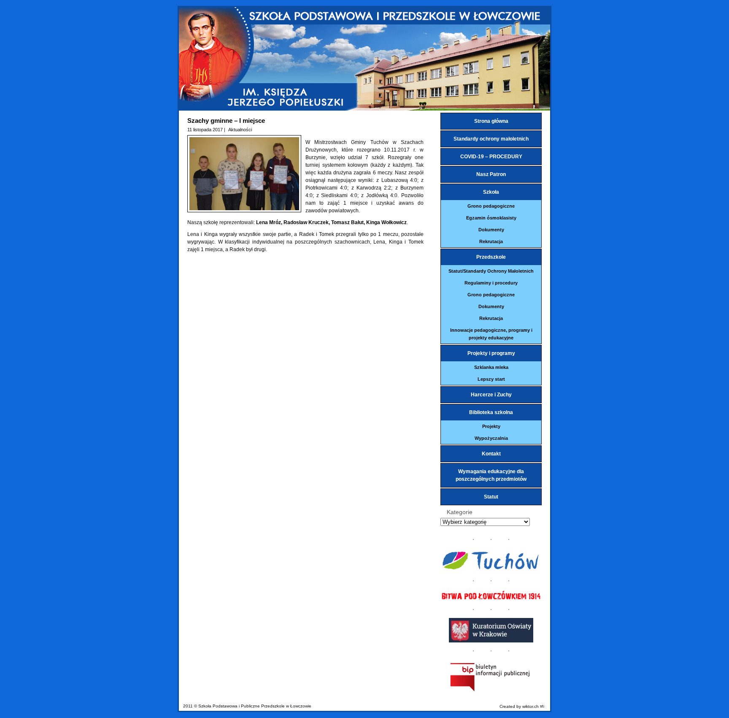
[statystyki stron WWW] (542, 706)
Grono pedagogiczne (491, 206)
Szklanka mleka (491, 367)
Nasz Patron (491, 174)
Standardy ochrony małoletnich (491, 139)
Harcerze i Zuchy (491, 395)
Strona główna (491, 121)
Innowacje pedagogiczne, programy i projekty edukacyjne (491, 334)
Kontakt (491, 454)
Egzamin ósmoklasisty (491, 217)
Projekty (491, 426)
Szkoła (491, 192)
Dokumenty (491, 229)
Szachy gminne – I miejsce (226, 120)
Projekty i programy (491, 353)
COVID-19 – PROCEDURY (491, 157)
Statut (491, 497)
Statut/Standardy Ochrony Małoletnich (491, 271)
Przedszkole (491, 257)
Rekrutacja (491, 241)
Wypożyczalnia (491, 438)
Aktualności (240, 129)
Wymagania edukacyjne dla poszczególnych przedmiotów (491, 475)
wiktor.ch (530, 706)
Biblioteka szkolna (491, 412)
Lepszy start (491, 379)
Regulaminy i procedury (491, 282)
